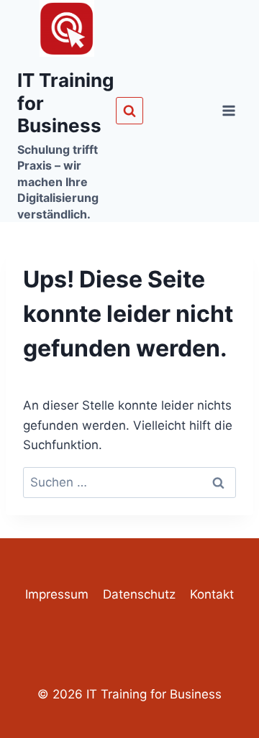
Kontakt (212, 594)
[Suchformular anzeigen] (129, 110)
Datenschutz (139, 594)
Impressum (56, 594)
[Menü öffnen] (228, 111)
